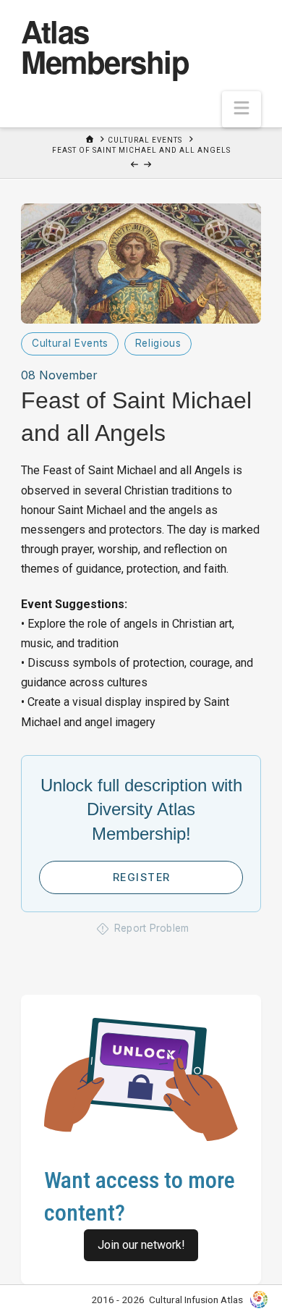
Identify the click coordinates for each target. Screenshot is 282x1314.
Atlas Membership (105, 46)
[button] (241, 109)
